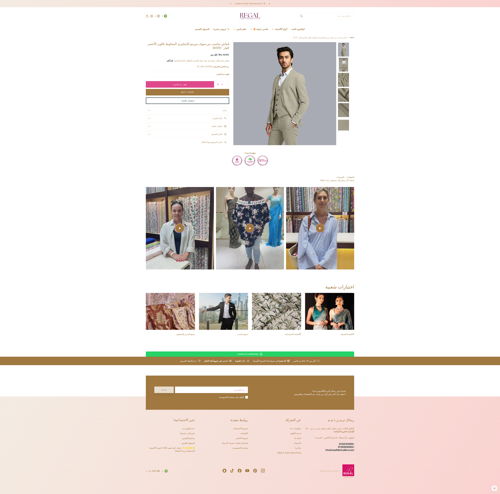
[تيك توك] (232, 471)
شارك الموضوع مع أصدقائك (211, 142)
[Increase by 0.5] (218, 84)
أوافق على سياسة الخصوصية (231, 397)
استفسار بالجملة (187, 101)
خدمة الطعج (296, 433)
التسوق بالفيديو (202, 29)
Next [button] (230, 3)
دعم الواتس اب (188, 428)
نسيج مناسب (242, 334)
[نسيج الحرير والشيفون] (170, 311)
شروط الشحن (242, 438)
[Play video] (320, 228)
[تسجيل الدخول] (151, 16)
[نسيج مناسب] (223, 311)
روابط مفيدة (239, 420)
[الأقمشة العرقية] (329, 311)
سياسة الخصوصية (240, 448)
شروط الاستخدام (240, 428)
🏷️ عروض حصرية (221, 29)
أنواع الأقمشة (281, 29)
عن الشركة (293, 420)
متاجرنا (298, 448)
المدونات (297, 443)
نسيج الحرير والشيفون (185, 334)
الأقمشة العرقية (347, 334)
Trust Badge (250, 153)
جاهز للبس (241, 29)
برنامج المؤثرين (188, 438)
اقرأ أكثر (170, 60)
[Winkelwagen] (147, 16)
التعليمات (244, 433)
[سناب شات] (224, 471)
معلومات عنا (295, 428)
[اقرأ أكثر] (157, 16)
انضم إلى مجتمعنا (187, 433)
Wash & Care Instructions (289, 452)
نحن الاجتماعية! (184, 420)
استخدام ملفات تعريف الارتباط (235, 443)
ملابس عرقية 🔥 (260, 29)
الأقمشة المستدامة (293, 334)
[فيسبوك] (240, 471)
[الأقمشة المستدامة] (276, 311)
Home (352, 38)
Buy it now (187, 92)
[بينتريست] (255, 471)
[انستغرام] (263, 471)
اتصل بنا (297, 438)
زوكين (301, 16)
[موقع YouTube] (247, 471)
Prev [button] (269, 3)
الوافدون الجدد (298, 29)
